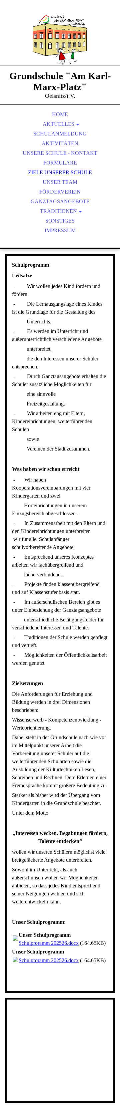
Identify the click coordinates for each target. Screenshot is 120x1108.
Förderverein (60, 192)
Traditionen (58, 211)
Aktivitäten (60, 143)
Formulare (60, 163)
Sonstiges (60, 221)
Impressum (60, 230)
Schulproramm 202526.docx (49, 943)
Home (60, 114)
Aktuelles (58, 124)
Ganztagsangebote (60, 201)
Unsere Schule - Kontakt (60, 153)
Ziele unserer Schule (60, 172)
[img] (60, 40)
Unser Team (60, 182)
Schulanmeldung (60, 133)
